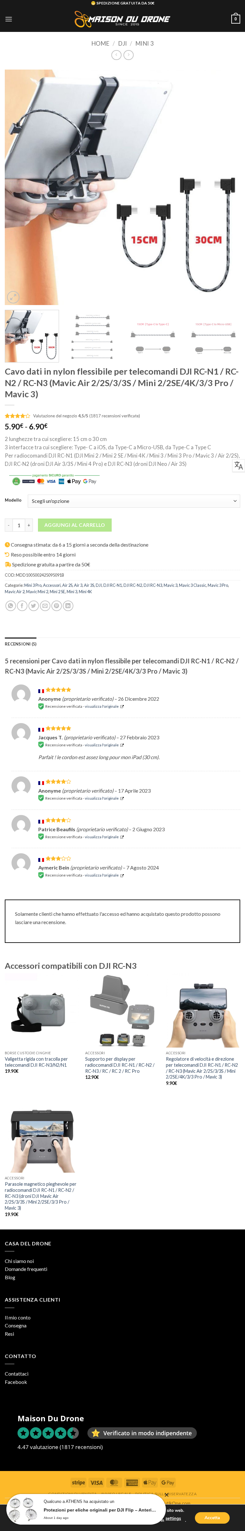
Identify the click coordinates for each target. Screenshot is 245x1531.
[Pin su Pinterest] (56, 606)
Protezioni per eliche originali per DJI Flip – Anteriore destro (100, 1509)
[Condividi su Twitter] (33, 606)
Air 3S (89, 585)
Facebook (16, 1382)
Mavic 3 (170, 585)
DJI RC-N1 (112, 585)
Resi (9, 1334)
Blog (10, 1277)
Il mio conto (18, 1317)
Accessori (52, 585)
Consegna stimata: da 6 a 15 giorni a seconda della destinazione (79, 544)
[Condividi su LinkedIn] (68, 606)
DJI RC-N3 (153, 585)
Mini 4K (85, 591)
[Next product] (116, 55)
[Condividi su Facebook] (22, 606)
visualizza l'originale (102, 706)
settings (173, 1518)
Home (100, 43)
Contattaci (16, 1373)
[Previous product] (128, 55)
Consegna (15, 1325)
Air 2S (67, 585)
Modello (13, 500)
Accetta (212, 1517)
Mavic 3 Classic (192, 585)
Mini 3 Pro (32, 585)
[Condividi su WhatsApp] (10, 606)
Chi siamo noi (19, 1261)
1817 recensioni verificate (115, 415)
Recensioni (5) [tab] (21, 643)
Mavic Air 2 (15, 591)
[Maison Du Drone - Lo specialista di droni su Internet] (122, 19)
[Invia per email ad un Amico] (45, 606)
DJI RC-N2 (132, 585)
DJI (122, 43)
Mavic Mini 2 (37, 591)
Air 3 (78, 585)
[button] (8, 19)
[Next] (227, 187)
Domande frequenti (26, 1269)
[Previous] (17, 187)
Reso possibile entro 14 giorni (43, 554)
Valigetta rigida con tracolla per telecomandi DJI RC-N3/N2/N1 (36, 1062)
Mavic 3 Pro (218, 585)
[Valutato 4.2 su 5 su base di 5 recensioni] (18, 415)
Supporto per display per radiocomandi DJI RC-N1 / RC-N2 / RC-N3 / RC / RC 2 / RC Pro (119, 1064)
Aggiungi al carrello (74, 525)
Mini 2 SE (57, 591)
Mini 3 (144, 43)
